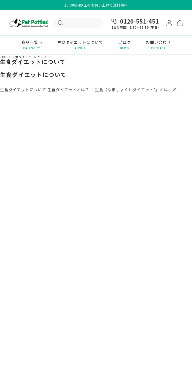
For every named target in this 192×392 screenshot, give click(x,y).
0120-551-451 (139, 21)
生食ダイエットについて (33, 74)
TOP (3, 57)
